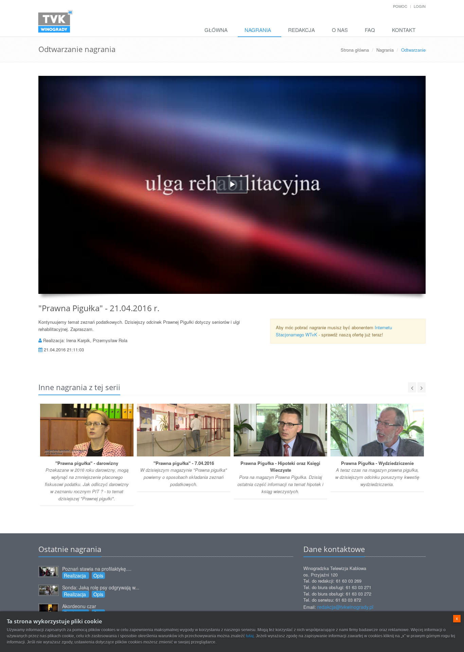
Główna (216, 29)
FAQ (370, 29)
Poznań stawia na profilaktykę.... (96, 568)
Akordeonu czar (79, 606)
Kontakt (403, 29)
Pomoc (400, 6)
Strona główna (355, 50)
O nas (340, 29)
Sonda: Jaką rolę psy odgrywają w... (100, 587)
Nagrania (258, 29)
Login (420, 6)
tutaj (250, 636)
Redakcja (301, 29)
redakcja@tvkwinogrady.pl (345, 606)
